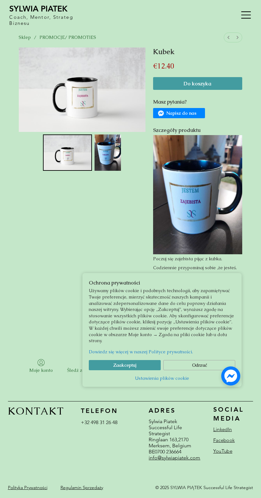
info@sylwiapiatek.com (174, 458)
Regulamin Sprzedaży (81, 487)
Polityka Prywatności (27, 487)
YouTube (222, 451)
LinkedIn (222, 429)
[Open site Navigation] (246, 15)
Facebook (224, 440)
